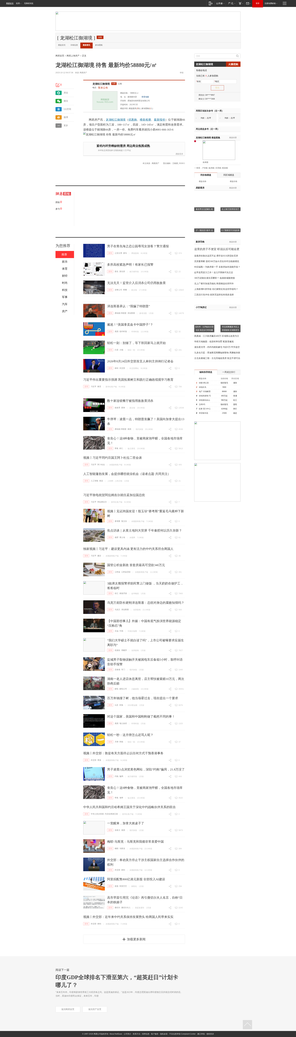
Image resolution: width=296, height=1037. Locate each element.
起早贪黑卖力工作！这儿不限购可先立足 (213, 272)
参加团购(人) (147, 108)
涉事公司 (118, 290)
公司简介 (127, 1034)
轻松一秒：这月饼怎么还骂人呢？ (130, 735)
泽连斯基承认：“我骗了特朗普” (128, 306)
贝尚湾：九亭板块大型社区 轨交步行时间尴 (204, 328)
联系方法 (136, 1034)
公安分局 (118, 253)
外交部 (122, 368)
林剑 (116, 368)
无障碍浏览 (28, 3)
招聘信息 (145, 1034)
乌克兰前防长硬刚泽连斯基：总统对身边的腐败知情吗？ (145, 602)
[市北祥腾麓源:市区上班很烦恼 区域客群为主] (230, 312)
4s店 (116, 705)
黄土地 (122, 537)
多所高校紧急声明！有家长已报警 (130, 264)
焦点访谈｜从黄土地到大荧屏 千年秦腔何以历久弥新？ (144, 530)
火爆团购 (233, 64)
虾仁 (121, 448)
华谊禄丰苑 (203, 413)
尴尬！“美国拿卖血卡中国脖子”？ (130, 324)
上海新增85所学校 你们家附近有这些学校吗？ (216, 289)
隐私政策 (164, 1034)
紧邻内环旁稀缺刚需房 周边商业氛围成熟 (123, 145)
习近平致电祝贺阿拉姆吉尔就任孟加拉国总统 (114, 495)
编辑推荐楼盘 (205, 372)
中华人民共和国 (97, 814)
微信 (66, 101)
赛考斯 (117, 521)
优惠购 (132, 119)
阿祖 (121, 742)
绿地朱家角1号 (205, 396)
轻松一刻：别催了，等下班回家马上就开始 (136, 343)
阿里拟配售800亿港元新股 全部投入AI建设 (136, 879)
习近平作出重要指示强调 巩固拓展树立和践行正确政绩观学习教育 (128, 379)
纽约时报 (123, 331)
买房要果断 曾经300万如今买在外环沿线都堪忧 (216, 261)
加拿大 (117, 830)
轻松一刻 (131, 350)
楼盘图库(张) (134, 108)
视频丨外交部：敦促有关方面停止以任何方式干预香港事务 (123, 753)
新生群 (122, 271)
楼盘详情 (124, 108)
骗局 (121, 776)
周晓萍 (124, 650)
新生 (116, 271)
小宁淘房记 (201, 307)
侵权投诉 (210, 1034)
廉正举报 (201, 1034)
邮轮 (116, 689)
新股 (116, 886)
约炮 (116, 776)
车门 (123, 670)
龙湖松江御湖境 (101, 84)
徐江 (116, 593)
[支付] (241, 3)
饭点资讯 (131, 448)
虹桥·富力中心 (205, 409)
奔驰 (121, 705)
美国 (116, 331)
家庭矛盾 (123, 593)
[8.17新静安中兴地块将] (230, 216)
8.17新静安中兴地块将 (231, 230)
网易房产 (83, 73)
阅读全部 (233, 138)
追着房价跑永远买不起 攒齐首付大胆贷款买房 (216, 256)
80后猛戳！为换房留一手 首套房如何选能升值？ (217, 267)
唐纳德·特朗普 (120, 313)
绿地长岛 (202, 387)
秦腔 (116, 537)
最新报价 (159, 119)
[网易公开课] (220, 3)
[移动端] (211, 3)
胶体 (123, 408)
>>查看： (198, 168)
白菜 (116, 350)
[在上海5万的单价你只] (230, 194)
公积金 (117, 572)
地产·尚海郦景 (205, 391)
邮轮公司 (123, 689)
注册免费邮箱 (270, 3)
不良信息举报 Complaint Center (182, 1034)
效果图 (205, 162)
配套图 (225, 168)
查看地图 (145, 97)
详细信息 (74, 45)
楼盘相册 (145, 119)
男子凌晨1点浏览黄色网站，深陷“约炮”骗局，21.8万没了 (146, 769)
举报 (181, 73)
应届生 (117, 650)
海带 (121, 798)
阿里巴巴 (123, 886)
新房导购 (200, 242)
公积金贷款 (126, 572)
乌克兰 (117, 610)
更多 (66, 125)
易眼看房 (179, 154)
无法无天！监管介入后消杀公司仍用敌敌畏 (136, 283)
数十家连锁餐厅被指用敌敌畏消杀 (130, 400)
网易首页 (10, 3)
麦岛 (125, 253)
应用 (18, 3)
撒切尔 (117, 908)
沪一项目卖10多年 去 (204, 230)
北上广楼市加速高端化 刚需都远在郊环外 (214, 283)
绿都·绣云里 (204, 383)
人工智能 (94, 481)
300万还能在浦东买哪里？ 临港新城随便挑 (214, 278)
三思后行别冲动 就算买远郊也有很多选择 (214, 295)
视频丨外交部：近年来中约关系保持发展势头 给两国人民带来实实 (128, 917)
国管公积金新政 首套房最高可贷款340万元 (136, 565)
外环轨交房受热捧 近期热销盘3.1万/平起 (114, 150)
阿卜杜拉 (101, 465)
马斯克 (122, 848)
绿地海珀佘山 (204, 400)
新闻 (110, 253)
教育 (99, 386)
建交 (99, 556)
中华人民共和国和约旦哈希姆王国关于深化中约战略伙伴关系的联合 (129, 807)
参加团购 (99, 45)
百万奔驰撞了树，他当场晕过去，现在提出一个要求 (142, 698)
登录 (257, 3)
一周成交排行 (228, 372)
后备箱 (117, 670)
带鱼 (116, 448)
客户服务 (154, 1034)
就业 (101, 481)
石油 (116, 631)
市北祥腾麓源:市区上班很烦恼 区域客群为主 (230, 330)
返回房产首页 (94, 1009)
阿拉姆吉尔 (102, 502)
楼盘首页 (62, 45)
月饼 (116, 742)
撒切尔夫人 (126, 908)
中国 (121, 631)
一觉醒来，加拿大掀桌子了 (125, 823)
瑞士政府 (123, 723)
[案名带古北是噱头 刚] (204, 194)
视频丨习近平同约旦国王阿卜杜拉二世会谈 (112, 457)
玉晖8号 (202, 404)
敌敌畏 (117, 408)
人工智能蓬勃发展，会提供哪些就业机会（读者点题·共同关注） (127, 474)
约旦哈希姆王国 (111, 814)
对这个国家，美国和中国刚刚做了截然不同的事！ (141, 716)
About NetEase (115, 1034)
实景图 (218, 168)
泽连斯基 (131, 313)
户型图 (205, 168)
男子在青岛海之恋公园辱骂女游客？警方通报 (138, 246)
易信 (66, 93)
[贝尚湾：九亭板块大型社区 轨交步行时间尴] (204, 312)
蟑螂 (125, 290)
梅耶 (116, 848)
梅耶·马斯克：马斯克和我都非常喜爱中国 (135, 841)
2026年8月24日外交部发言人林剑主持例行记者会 (140, 361)
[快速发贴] (58, 85)
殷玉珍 (124, 521)
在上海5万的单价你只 (230, 209)
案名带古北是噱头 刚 (204, 209)
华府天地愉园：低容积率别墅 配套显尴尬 (214, 341)
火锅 (121, 350)
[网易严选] (231, 3)
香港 (99, 760)
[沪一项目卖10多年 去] (204, 216)
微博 (66, 117)
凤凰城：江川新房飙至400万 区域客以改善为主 (216, 336)
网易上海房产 (73, 56)
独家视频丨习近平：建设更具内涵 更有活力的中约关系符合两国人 (128, 549)
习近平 (93, 386)
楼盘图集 (208, 138)
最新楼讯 (86, 45)
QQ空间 (67, 109)
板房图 (211, 168)
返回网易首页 (67, 1009)
